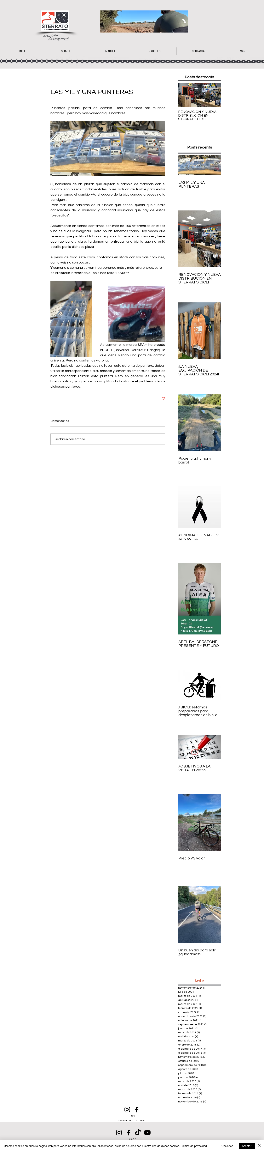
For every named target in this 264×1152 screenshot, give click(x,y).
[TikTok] (138, 1132)
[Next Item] (214, 95)
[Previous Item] (184, 95)
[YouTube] (147, 1132)
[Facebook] (137, 1109)
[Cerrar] (259, 1146)
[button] (110, 51)
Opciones (227, 1146)
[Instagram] (127, 1109)
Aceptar (246, 1146)
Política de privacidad (194, 1146)
